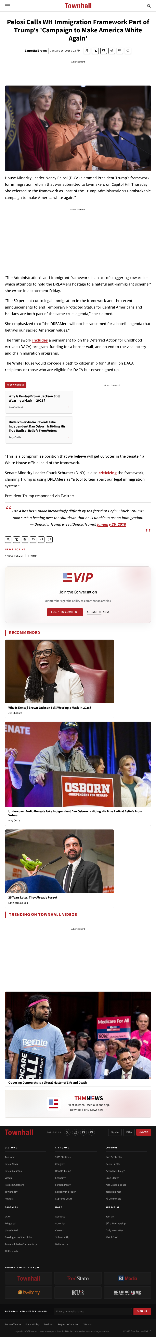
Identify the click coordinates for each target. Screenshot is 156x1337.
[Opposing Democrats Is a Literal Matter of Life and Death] (78, 1035)
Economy (60, 1178)
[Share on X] (87, 51)
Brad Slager (112, 1178)
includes (40, 340)
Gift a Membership (116, 1223)
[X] (67, 1132)
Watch (8, 1178)
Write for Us (61, 1244)
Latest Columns (13, 1171)
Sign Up (142, 1311)
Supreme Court (63, 1199)
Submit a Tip (62, 1237)
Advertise (60, 1223)
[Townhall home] (19, 1132)
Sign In (115, 1132)
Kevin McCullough (18, 903)
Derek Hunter (113, 1164)
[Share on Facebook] (103, 51)
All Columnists (113, 1199)
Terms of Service (13, 1324)
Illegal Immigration (65, 1192)
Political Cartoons (14, 1185)
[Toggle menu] (7, 6)
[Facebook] (83, 1132)
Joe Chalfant (15, 713)
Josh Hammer (113, 1192)
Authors (9, 1199)
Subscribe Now (98, 612)
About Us (60, 1216)
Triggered (10, 1223)
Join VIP (143, 1132)
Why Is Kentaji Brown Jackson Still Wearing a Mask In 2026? (49, 707)
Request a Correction (68, 1324)
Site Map (87, 1324)
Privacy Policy (32, 1324)
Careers (59, 1230)
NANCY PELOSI (14, 556)
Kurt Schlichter (114, 1157)
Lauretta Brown (36, 50)
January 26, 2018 (111, 524)
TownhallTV (11, 1192)
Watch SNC (112, 1237)
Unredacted (11, 1230)
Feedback (49, 1324)
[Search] (149, 5)
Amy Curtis (14, 820)
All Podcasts (11, 1251)
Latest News (11, 1164)
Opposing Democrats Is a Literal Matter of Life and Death (47, 1083)
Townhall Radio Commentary (21, 1244)
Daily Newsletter (114, 1230)
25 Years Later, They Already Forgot (32, 897)
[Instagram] (75, 1132)
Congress (60, 1164)
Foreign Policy (63, 1185)
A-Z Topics (62, 1147)
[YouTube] (91, 1132)
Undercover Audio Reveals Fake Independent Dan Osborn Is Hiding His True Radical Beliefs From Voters (75, 813)
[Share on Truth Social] (95, 51)
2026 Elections (62, 1157)
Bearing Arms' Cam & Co (18, 1237)
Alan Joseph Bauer (116, 1185)
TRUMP (32, 556)
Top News (10, 1157)
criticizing (108, 472)
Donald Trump (63, 1171)
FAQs (129, 1132)
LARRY (8, 1216)
